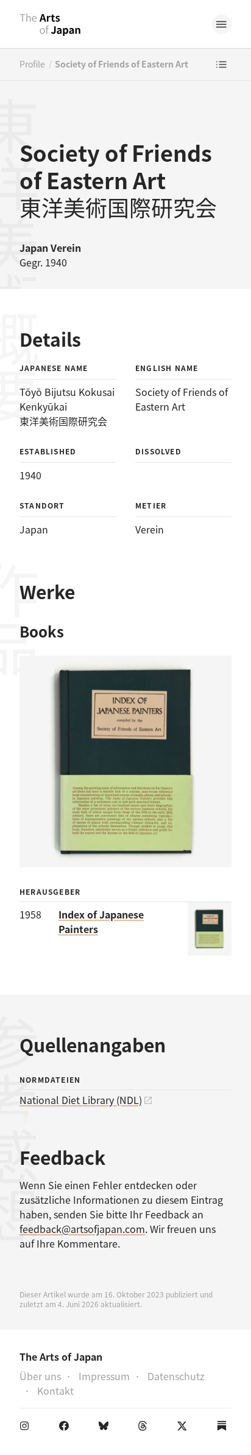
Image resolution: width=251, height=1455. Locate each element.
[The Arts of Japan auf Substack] (224, 1428)
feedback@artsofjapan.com (82, 1228)
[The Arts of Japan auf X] (184, 1428)
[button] (222, 24)
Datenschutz (176, 1376)
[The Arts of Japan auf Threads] (145, 1428)
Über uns (40, 1376)
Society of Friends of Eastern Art (121, 64)
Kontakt (55, 1390)
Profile (32, 64)
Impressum (104, 1376)
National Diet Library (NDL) (80, 1099)
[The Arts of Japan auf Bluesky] (106, 1428)
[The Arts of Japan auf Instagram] (26, 1428)
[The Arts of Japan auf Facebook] (66, 1428)
